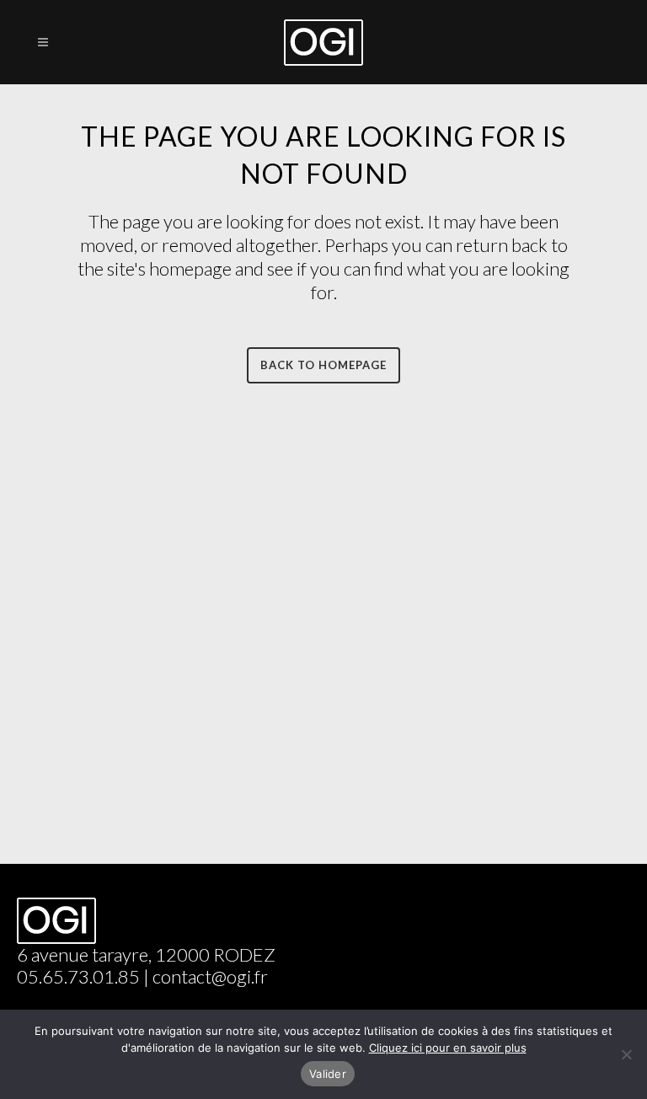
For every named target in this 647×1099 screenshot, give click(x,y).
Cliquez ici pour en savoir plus (448, 1047)
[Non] (626, 1054)
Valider (327, 1073)
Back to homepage (323, 365)
